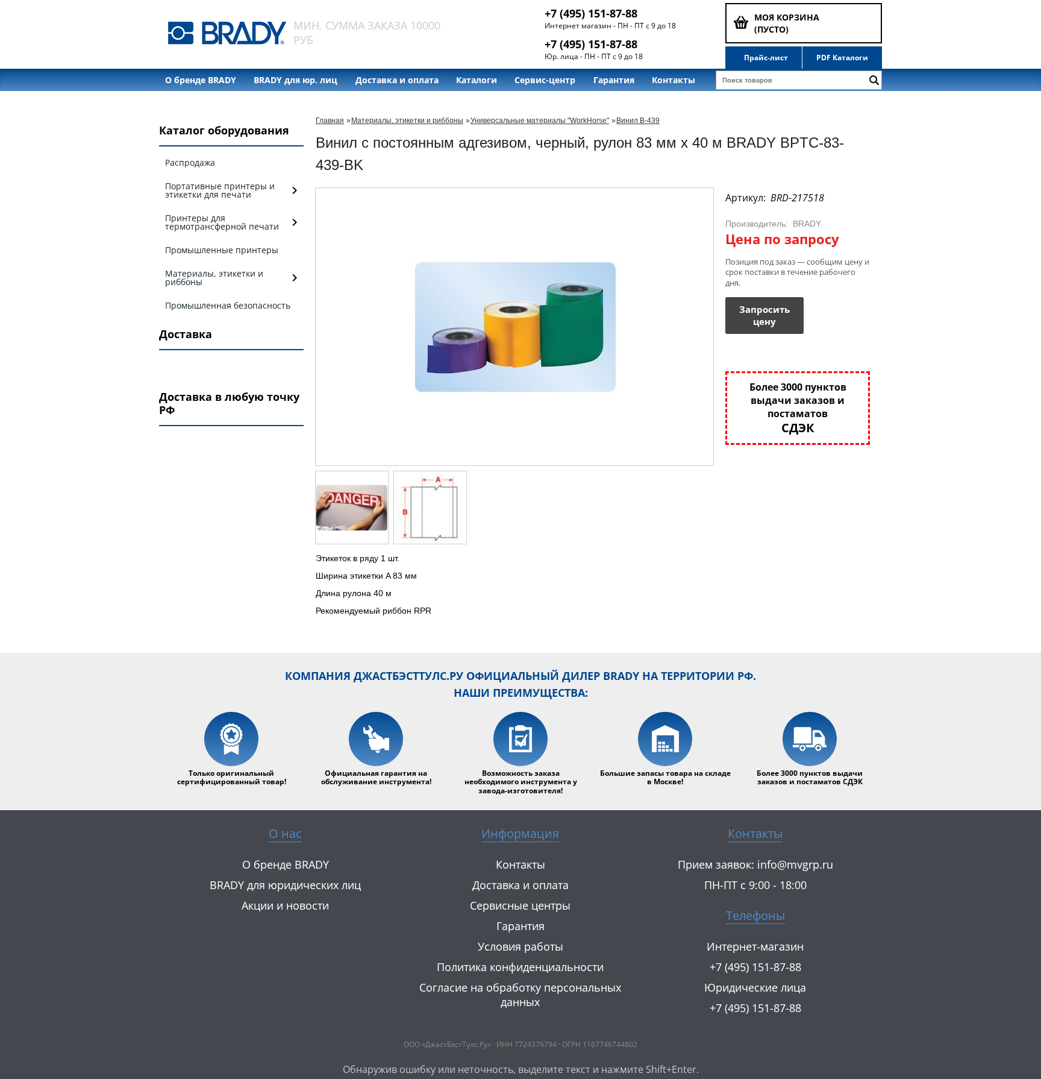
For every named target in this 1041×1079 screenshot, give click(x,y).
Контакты (673, 80)
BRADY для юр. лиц (295, 80)
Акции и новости (285, 905)
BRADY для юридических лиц (285, 885)
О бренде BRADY (200, 80)
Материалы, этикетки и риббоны (407, 120)
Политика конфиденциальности (520, 967)
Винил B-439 (638, 120)
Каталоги (476, 80)
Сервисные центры (520, 905)
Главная (330, 120)
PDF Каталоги (842, 58)
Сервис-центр (544, 80)
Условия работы (520, 946)
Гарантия (613, 80)
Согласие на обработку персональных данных (520, 994)
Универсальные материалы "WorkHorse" (539, 120)
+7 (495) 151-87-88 (591, 13)
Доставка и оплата (397, 80)
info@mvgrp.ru (795, 864)
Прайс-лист (766, 58)
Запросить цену (764, 315)
